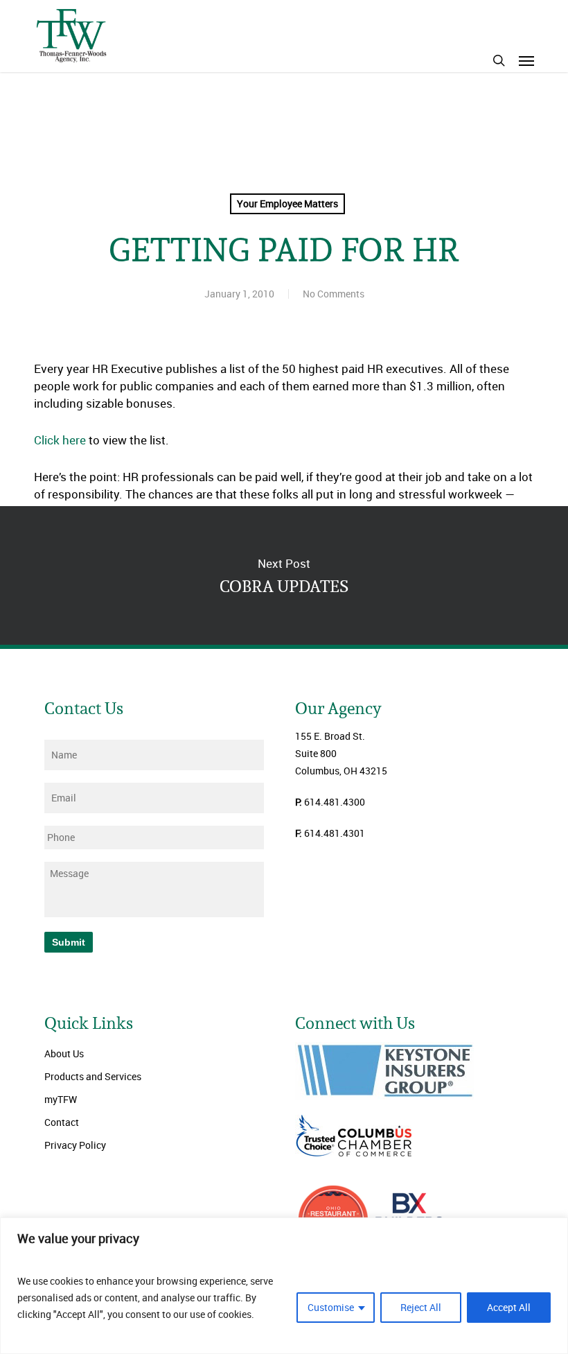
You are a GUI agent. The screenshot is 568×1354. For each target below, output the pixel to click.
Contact (61, 1122)
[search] (499, 60)
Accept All (509, 1307)
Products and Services (92, 1076)
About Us (64, 1053)
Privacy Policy (75, 1145)
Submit (68, 942)
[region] (284, 1285)
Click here (60, 440)
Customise (331, 1307)
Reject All (420, 1307)
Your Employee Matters (287, 203)
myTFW (60, 1099)
